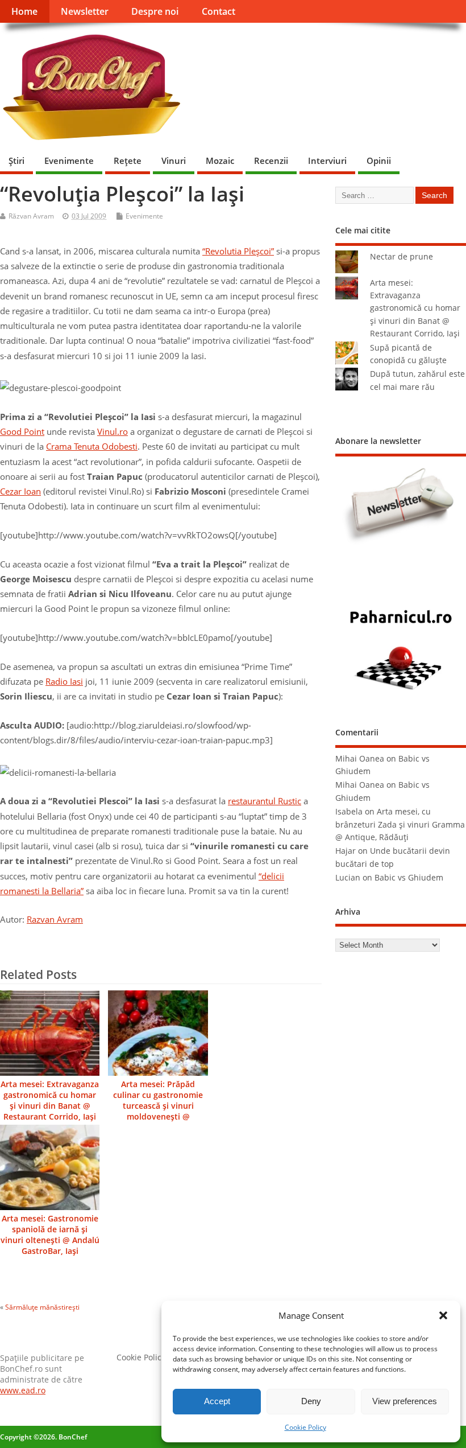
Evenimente (69, 160)
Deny (311, 1401)
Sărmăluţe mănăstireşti (42, 1307)
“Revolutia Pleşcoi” (238, 251)
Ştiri (16, 160)
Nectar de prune (401, 257)
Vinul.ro (112, 431)
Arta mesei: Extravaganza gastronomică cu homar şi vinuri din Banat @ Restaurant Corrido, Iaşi (50, 1100)
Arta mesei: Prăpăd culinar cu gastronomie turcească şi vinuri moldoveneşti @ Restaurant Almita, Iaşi (158, 1106)
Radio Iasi (64, 681)
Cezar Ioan (20, 491)
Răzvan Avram (31, 216)
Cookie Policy (305, 1427)
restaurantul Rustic (264, 801)
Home (24, 11)
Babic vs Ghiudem (409, 878)
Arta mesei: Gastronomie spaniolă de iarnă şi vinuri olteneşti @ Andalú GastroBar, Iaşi (50, 1234)
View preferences (404, 1401)
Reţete (128, 160)
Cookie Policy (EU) (149, 1357)
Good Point (22, 431)
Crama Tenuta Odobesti (92, 446)
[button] (443, 1315)
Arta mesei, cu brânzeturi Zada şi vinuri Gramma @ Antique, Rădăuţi (400, 824)
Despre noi (154, 11)
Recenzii (271, 160)
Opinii (379, 160)
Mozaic (220, 160)
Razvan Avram (55, 919)
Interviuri (327, 160)
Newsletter (85, 11)
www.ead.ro (22, 1390)
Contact (218, 11)
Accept (217, 1401)
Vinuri (173, 160)
